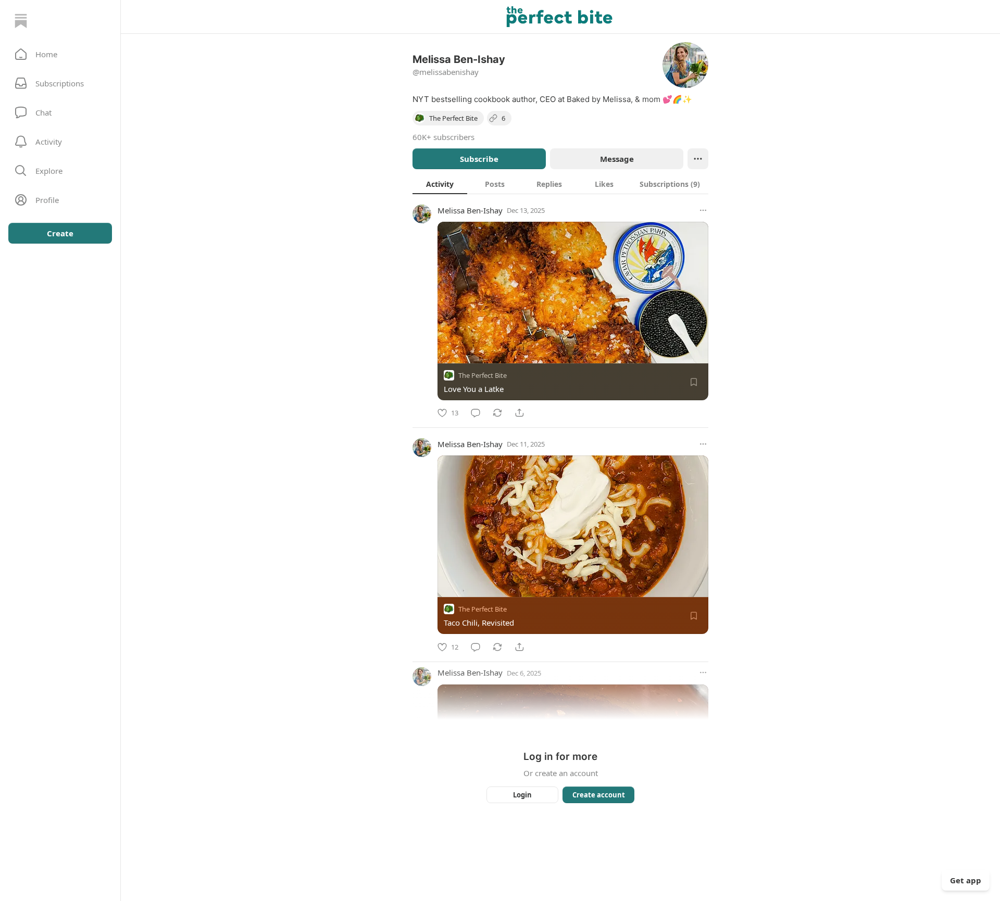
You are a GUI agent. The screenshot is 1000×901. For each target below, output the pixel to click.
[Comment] (475, 412)
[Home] (20, 20)
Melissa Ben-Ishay (470, 210)
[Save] (693, 382)
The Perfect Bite (482, 375)
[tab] (440, 183)
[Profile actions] (698, 158)
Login (522, 795)
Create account (598, 795)
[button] (60, 54)
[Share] (519, 412)
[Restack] (497, 412)
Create (60, 233)
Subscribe (479, 159)
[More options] (703, 210)
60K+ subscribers (443, 137)
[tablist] (560, 183)
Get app (965, 880)
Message (617, 159)
